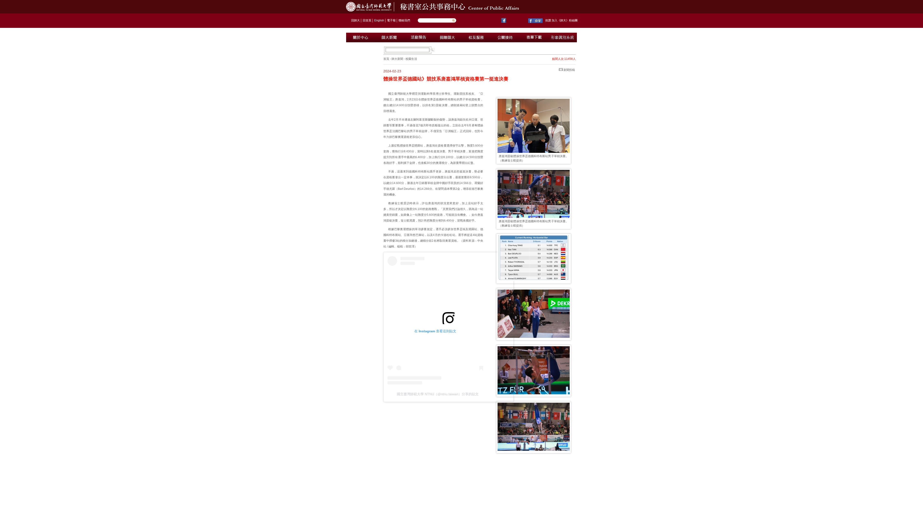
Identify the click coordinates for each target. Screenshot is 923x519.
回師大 (355, 20)
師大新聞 (397, 59)
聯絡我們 (404, 20)
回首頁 (367, 20)
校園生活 (411, 59)
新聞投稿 (569, 70)
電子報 (391, 20)
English (379, 20)
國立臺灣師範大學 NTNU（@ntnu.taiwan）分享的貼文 (438, 394)
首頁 (386, 59)
